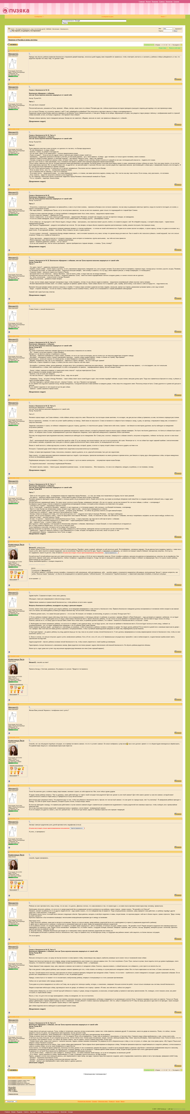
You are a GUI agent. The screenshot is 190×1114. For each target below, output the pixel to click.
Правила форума (13, 1094)
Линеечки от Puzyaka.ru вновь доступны (22, 40)
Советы (162, 1)
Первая (157, 45)
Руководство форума (84, 1101)
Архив (118, 1101)
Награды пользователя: (16, 569)
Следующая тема (101, 1074)
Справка (94, 1101)
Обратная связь (103, 1101)
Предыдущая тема (89, 1074)
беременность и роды (179, 1109)
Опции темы (162, 48)
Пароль (161, 31)
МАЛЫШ (48, 29)
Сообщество (38, 16)
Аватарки (33, 1112)
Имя (160, 28)
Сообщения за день (107, 16)
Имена (39, 1112)
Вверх (122, 1101)
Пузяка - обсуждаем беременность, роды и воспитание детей (27, 29)
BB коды (10, 1087)
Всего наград (13, 579)
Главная (142, 1)
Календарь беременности (51, 1112)
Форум (148, 1)
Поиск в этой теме (174, 48)
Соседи (176, 1)
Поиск (163, 16)
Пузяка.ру (112, 1101)
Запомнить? (178, 28)
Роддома (155, 1)
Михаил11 (13, 54)
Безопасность (64, 29)
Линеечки (169, 1)
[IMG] (9, 1090)
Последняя (176, 45)
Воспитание (56, 29)
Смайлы (10, 1088)
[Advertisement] (110, 10)
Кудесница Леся (16, 544)
